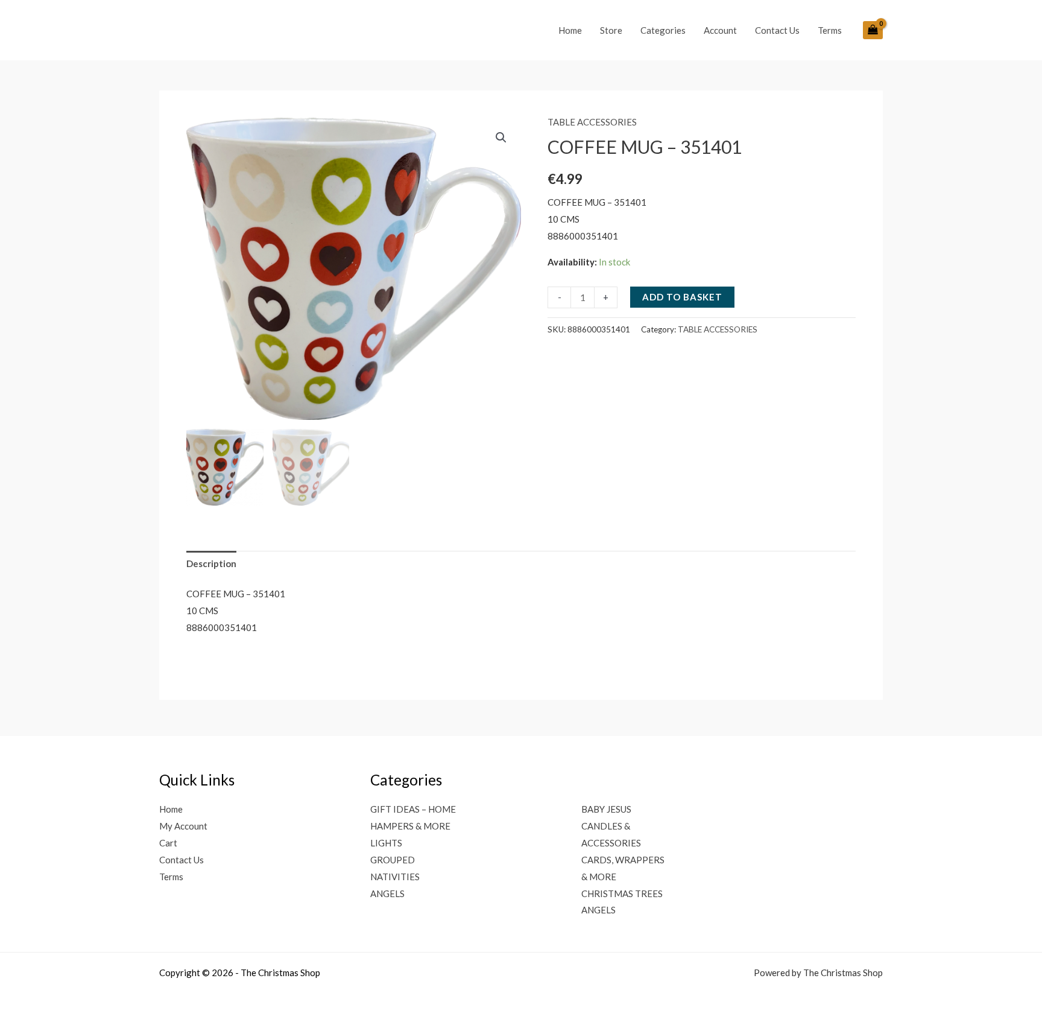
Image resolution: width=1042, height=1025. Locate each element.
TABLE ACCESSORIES (592, 121)
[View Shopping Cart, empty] (873, 30)
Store (611, 30)
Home (570, 30)
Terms (830, 30)
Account (720, 30)
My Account (183, 825)
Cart (168, 842)
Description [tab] (211, 563)
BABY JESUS (606, 809)
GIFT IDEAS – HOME (413, 809)
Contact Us (777, 30)
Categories (663, 30)
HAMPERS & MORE (410, 825)
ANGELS (387, 893)
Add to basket (682, 296)
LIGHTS (386, 842)
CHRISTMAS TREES (622, 893)
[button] (501, 137)
